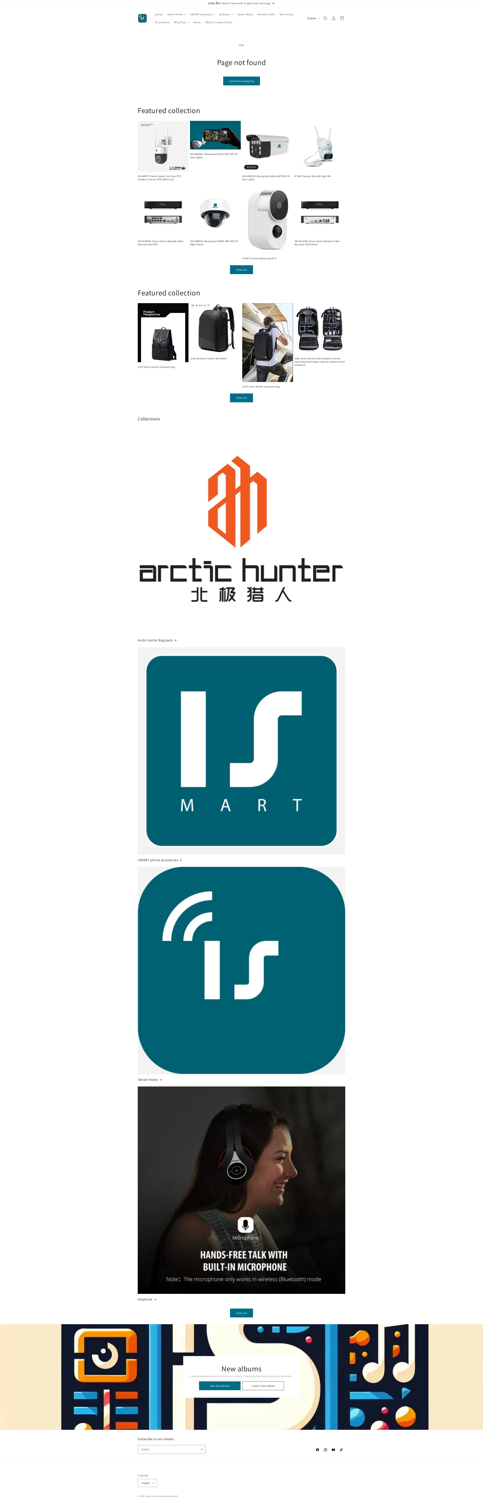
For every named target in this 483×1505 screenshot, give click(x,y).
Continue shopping (241, 81)
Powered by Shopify (168, 1496)
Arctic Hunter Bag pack (155, 640)
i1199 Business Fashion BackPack (208, 358)
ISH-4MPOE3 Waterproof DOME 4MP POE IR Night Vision (213, 243)
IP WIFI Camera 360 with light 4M (313, 176)
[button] (176, 14)
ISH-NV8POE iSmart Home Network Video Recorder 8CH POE (160, 243)
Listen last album (263, 1386)
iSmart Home (148, 1079)
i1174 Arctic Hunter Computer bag (261, 386)
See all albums (220, 1386)
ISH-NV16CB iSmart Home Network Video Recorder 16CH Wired (317, 243)
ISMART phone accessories (158, 860)
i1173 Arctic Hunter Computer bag (156, 367)
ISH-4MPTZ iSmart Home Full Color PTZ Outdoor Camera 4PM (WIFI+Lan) (159, 178)
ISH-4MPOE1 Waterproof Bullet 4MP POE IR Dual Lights (213, 156)
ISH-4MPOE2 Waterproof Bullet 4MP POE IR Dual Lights (265, 178)
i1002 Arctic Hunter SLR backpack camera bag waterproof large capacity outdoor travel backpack (320, 361)
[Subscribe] (201, 1449)
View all (241, 269)
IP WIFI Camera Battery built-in (259, 258)
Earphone (145, 1299)
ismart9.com (151, 1496)
